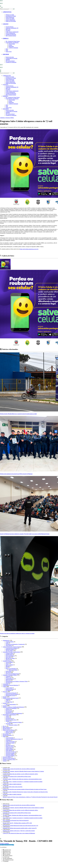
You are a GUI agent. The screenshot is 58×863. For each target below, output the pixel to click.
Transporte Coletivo (12, 725)
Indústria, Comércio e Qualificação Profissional (13, 707)
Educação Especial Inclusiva (12, 694)
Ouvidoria (8, 30)
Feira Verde (8, 657)
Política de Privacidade (11, 21)
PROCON (8, 29)
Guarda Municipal (10, 678)
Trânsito (7, 721)
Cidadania (8, 676)
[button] (7, 844)
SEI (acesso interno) (10, 61)
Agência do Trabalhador (11, 708)
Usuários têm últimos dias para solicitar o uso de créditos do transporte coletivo (20, 774)
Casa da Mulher (9, 662)
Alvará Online (11, 43)
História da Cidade (10, 14)
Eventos (10, 45)
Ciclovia (7, 717)
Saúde (4, 736)
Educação (5, 691)
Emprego (8, 709)
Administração (6, 640)
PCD (7, 667)
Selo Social (8, 672)
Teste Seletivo (9, 645)
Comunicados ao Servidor (11, 58)
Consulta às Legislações (11, 62)
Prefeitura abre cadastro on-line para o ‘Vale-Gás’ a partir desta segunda (19, 830)
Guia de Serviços (9, 26)
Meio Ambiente (6, 727)
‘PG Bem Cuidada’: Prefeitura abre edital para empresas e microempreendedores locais (22, 779)
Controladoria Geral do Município (10, 685)
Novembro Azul (9, 745)
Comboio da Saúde (10, 742)
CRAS (7, 663)
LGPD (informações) (10, 33)
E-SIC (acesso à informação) (12, 31)
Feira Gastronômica (10, 655)
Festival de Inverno (10, 689)
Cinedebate (8, 740)
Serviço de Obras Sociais (8, 758)
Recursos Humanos (7, 735)
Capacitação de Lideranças (12, 648)
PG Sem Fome (9, 701)
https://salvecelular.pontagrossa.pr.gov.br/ (29, 249)
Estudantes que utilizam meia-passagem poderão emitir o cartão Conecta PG (20, 828)
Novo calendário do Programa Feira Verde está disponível (16, 820)
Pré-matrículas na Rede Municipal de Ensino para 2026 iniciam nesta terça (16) (20, 825)
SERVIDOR (6, 54)
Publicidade (11, 46)
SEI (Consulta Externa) (11, 35)
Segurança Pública (7, 757)
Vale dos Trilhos (9, 650)
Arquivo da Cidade (10, 18)
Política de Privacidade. (4, 842)
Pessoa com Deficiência (11, 668)
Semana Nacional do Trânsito (15, 722)
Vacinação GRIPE (10, 754)
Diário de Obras (9, 731)
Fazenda (5, 703)
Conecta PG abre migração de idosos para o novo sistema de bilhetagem (19, 833)
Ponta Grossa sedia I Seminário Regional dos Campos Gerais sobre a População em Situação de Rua (25, 791)
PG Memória (8, 690)
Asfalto (7, 716)
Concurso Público (10, 641)
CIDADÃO (5, 24)
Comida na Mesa (9, 653)
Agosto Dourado (9, 737)
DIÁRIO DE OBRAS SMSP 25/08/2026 (12, 794)
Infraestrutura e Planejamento (9, 714)
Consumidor (5, 684)
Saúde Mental (9, 750)
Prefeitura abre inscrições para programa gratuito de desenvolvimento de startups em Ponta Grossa (24, 789)
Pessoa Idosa (8, 671)
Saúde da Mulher (9, 749)
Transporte (8, 723)
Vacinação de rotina (10, 753)
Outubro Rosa (9, 748)
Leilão (7, 643)
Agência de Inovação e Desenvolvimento (12, 646)
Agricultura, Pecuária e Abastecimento (11, 652)
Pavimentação (9, 718)
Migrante (8, 666)
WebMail (8, 59)
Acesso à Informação (10, 19)
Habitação (8, 699)
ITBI (7, 50)
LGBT (7, 700)
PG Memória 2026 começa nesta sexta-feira (12, 786)
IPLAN (4, 726)
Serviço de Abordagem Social (12, 673)
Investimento (8, 712)
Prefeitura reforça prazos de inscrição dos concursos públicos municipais (19, 768)
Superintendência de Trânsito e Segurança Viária (16, 681)
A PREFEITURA (7, 12)
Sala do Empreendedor (11, 704)
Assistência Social (7, 661)
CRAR (7, 744)
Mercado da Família (10, 658)
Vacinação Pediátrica (10, 755)
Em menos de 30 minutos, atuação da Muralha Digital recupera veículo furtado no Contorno (23, 771)
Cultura (4, 686)
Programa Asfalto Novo (11, 719)
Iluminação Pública (10, 649)
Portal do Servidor (10, 57)
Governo (5, 705)
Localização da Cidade (11, 16)
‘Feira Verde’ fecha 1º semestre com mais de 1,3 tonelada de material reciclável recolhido (22, 781)
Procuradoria (6, 733)
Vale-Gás (8, 659)
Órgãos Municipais (10, 17)
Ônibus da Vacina (10, 746)
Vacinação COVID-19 (11, 751)
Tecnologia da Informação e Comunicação (15, 644)
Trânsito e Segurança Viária (9, 759)
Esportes (5, 696)
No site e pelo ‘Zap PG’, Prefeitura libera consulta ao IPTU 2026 (17, 823)
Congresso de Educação (11, 693)
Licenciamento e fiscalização (12, 42)
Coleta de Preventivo (10, 741)
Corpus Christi (9, 687)
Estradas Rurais (9, 654)
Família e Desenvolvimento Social (10, 698)
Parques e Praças (9, 732)
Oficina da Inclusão (12, 669)
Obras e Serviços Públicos (8, 730)
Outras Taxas (9, 51)
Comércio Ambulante (13, 47)
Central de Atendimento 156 (12, 28)
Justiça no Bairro (9, 664)
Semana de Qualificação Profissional (14, 713)
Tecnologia (8, 682)
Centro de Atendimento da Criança (13, 739)
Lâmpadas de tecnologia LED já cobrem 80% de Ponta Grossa (17, 776)
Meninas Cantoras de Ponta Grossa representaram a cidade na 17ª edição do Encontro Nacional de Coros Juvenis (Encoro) (30, 797)
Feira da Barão (9, 710)
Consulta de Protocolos (11, 34)
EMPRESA (5, 38)
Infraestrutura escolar (10, 695)
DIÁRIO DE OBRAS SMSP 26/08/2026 (12, 784)
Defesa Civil (8, 677)
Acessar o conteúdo (4, 843)
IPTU (7, 49)
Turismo (5, 760)
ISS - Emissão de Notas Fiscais (13, 41)
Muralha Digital (6, 728)
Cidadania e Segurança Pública (7, 117)
